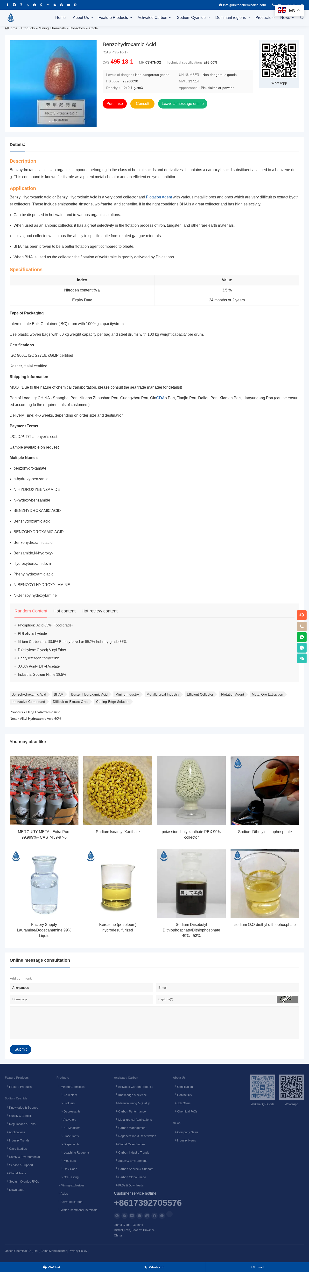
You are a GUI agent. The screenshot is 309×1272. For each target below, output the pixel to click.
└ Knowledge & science (130, 1095)
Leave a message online (183, 104)
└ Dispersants (67, 1144)
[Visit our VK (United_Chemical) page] (54, 4)
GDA (160, 398)
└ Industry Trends (17, 1140)
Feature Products (113, 17)
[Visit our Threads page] (21, 4)
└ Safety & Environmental (22, 1157)
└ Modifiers (66, 1161)
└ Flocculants (67, 1136)
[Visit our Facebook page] (7, 4)
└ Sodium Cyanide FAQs (22, 1181)
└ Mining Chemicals (70, 1087)
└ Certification (183, 1087)
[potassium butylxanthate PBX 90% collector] (191, 790)
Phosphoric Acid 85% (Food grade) (45, 625)
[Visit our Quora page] (34, 4)
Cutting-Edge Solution (112, 702)
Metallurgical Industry (163, 694)
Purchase (114, 104)
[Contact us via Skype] (162, 1216)
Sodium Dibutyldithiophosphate (265, 832)
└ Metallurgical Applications (133, 1119)
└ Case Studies (16, 1148)
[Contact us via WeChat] (124, 1216)
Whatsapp (154, 1267)
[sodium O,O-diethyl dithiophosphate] (265, 883)
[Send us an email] (132, 1216)
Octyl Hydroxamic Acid (43, 712)
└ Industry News (184, 1140)
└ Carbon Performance (130, 1111)
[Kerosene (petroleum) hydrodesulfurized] (117, 883)
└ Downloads (14, 1190)
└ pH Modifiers (68, 1128)
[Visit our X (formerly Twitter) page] (27, 4)
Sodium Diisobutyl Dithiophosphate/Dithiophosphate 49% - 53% (191, 930)
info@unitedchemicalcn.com (244, 5)
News (285, 17)
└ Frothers (65, 1103)
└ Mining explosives (70, 1185)
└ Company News (185, 1132)
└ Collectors (66, 1095)
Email (257, 1267)
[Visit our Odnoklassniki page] (41, 4)
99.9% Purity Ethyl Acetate (39, 666)
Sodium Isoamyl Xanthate (118, 832)
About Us (81, 17)
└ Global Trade (15, 1173)
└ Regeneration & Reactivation (135, 1136)
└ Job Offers (181, 1103)
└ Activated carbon (69, 1202)
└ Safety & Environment (130, 1161)
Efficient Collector (200, 694)
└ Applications (15, 1132)
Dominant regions (230, 17)
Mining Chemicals (52, 28)
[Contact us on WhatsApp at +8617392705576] (302, 637)
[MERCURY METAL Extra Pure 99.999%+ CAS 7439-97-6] (44, 790)
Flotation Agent (159, 197)
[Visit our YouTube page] (68, 4)
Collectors (77, 28)
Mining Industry (127, 694)
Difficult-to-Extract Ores (70, 702)
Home (60, 17)
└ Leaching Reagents (73, 1152)
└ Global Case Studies (129, 1144)
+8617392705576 (148, 1203)
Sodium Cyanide (191, 17)
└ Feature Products (18, 1087)
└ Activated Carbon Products (133, 1087)
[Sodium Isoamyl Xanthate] (117, 790)
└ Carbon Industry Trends (131, 1152)
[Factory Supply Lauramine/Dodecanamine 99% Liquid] (44, 883)
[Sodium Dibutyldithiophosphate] (265, 790)
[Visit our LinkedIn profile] (169, 1214)
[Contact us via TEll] (139, 1216)
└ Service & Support (19, 1165)
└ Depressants (68, 1111)
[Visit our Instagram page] (14, 4)
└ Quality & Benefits (18, 1116)
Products (263, 17)
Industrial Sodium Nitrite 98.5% (42, 674)
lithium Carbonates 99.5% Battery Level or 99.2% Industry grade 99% (72, 642)
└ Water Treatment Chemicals (76, 1210)
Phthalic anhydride (32, 633)
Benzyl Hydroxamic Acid (89, 694)
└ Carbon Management (130, 1128)
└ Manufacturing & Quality (132, 1103)
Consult (142, 104)
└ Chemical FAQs (185, 1111)
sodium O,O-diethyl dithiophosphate (265, 925)
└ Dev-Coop (66, 1169)
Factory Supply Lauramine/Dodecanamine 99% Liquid (44, 930)
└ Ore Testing (67, 1177)
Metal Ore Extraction (267, 694)
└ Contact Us (182, 1095)
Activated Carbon (152, 17)
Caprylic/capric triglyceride (39, 658)
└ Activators (66, 1119)
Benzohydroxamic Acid (29, 694)
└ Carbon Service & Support (133, 1169)
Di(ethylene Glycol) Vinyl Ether (42, 650)
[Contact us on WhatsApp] (117, 1216)
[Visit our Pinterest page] (61, 4)
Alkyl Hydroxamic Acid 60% (40, 718)
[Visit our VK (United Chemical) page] (48, 4)
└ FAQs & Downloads (129, 1185)
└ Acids (62, 1193)
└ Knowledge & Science (21, 1107)
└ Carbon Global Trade (130, 1177)
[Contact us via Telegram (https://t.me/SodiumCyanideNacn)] (75, 4)
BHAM (58, 694)
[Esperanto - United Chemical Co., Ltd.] (10, 18)
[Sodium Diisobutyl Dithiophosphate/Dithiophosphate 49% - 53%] (191, 883)
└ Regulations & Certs (20, 1124)
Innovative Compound (28, 702)
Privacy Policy (78, 1251)
